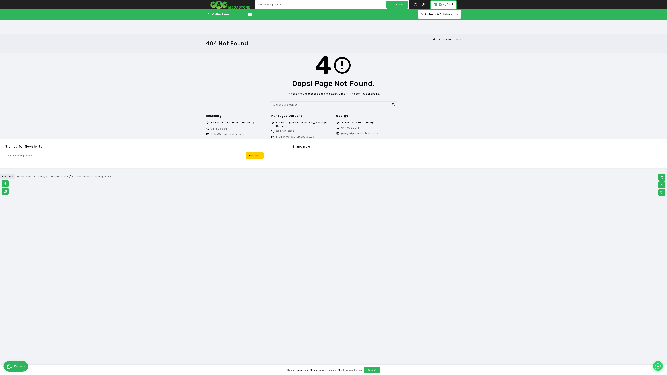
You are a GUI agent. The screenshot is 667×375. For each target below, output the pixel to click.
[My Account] (661, 184)
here (348, 93)
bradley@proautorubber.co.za (295, 136)
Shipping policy (101, 176)
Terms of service (58, 176)
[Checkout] (661, 177)
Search (21, 176)
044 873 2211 (350, 127)
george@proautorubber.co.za (359, 133)
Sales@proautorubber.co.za (228, 134)
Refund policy (36, 176)
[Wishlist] (661, 192)
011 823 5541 (219, 128)
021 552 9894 (285, 131)
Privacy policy (80, 176)
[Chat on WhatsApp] (658, 366)
